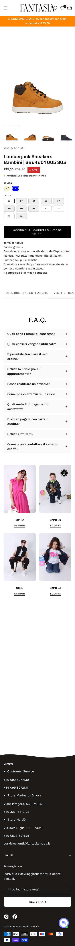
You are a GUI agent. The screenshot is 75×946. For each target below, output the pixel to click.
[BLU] (15, 188)
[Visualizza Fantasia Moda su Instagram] (6, 916)
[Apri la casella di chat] (64, 923)
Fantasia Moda (21, 926)
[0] (62, 8)
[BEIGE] (7, 188)
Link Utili (8, 855)
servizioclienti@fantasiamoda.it (27, 843)
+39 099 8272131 (16, 787)
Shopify (34, 926)
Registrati (37, 901)
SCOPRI (19, 525)
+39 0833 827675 (16, 835)
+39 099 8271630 (16, 779)
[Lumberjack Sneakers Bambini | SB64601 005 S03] (12, 133)
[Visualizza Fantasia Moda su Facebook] (14, 916)
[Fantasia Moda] (37, 8)
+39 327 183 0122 (16, 811)
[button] (55, 8)
